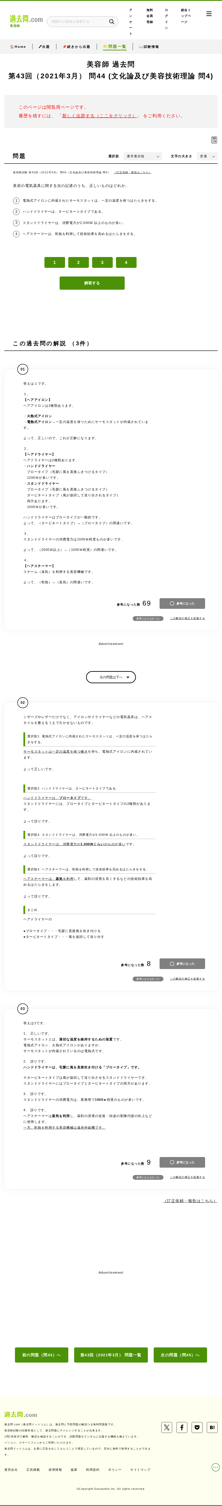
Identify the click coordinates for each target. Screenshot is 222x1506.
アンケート (131, 21)
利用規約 (93, 1469)
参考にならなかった (148, 618)
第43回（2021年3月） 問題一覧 (111, 1355)
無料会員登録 (150, 16)
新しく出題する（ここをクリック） (99, 115)
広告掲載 (33, 1469)
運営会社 (11, 1469)
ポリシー (115, 1469)
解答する (92, 283)
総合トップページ (186, 16)
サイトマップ (140, 1469)
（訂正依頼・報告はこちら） (133, 172)
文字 (181, 156)
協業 (74, 1469)
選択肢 (113, 156)
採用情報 (55, 1469)
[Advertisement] (111, 1308)
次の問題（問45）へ (180, 1355)
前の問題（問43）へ (41, 1355)
